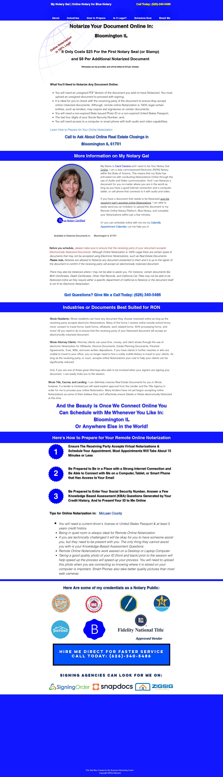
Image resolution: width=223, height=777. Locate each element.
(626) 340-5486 (147, 294)
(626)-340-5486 (161, 4)
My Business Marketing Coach (120, 770)
